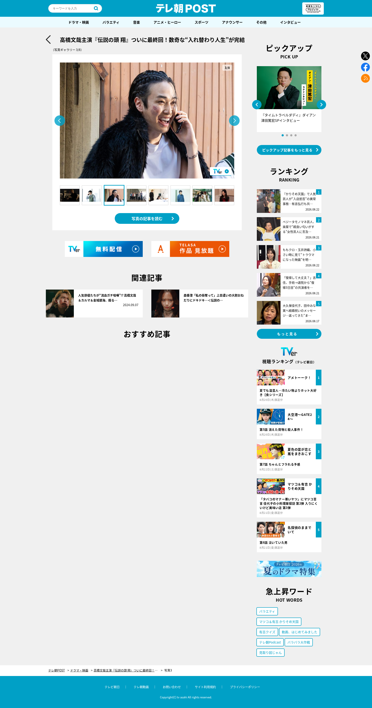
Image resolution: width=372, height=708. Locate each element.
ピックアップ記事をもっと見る (287, 150)
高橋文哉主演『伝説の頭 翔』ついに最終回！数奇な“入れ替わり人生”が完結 (128, 670)
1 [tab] (283, 135)
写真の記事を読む (147, 218)
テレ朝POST (186, 8)
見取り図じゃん (270, 652)
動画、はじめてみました (299, 632)
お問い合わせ (172, 687)
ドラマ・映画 (78, 22)
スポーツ (201, 22)
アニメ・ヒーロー (167, 22)
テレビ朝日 (112, 687)
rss (365, 78)
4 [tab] (295, 135)
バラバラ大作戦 (298, 642)
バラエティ (110, 22)
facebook (365, 67)
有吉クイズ (267, 632)
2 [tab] (287, 135)
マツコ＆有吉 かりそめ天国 (279, 621)
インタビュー (290, 22)
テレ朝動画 (141, 687)
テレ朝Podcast (270, 642)
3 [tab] (291, 135)
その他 (261, 22)
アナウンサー (232, 22)
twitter (365, 56)
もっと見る (287, 333)
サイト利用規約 (205, 687)
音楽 (136, 22)
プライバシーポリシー (245, 687)
